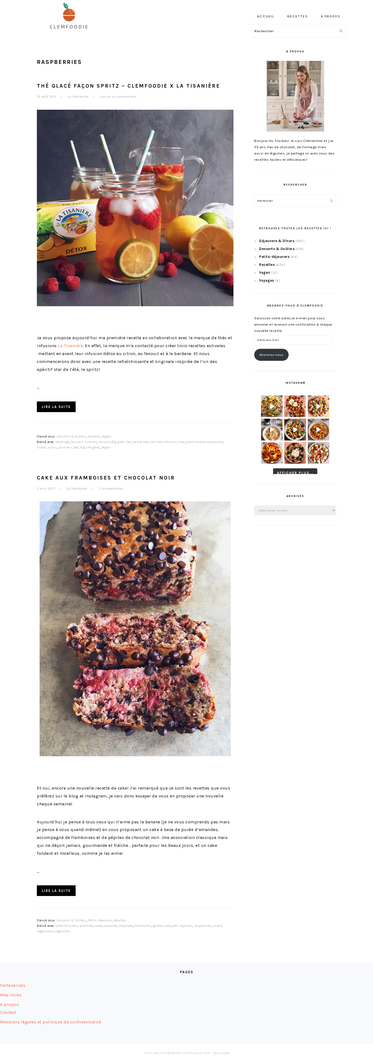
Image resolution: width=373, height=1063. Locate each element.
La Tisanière (70, 345)
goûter (157, 926)
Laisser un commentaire (118, 97)
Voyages (266, 280)
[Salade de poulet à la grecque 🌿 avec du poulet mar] (295, 429)
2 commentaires (111, 488)
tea (75, 447)
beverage (62, 442)
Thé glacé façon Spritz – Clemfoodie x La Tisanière (128, 86)
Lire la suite (56, 407)
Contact (8, 1012)
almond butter (67, 926)
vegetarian (45, 931)
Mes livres (11, 995)
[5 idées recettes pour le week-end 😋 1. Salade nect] (272, 453)
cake (99, 926)
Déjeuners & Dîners (276, 241)
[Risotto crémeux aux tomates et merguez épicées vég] (318, 429)
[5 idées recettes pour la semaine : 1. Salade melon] (295, 406)
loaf (167, 926)
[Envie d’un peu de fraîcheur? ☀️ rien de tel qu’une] (318, 453)
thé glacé (93, 447)
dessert (104, 442)
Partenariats (12, 985)
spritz (52, 447)
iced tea (156, 442)
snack (41, 447)
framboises (142, 926)
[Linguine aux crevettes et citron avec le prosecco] (272, 429)
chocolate (126, 926)
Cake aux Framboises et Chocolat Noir (106, 478)
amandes (86, 926)
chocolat (110, 926)
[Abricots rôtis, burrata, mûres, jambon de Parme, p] (295, 453)
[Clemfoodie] (70, 32)
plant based (194, 442)
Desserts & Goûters (72, 436)
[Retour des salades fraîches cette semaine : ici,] (318, 406)
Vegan (106, 436)
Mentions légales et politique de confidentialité (50, 1022)
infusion (169, 442)
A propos (9, 1004)
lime (180, 442)
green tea (124, 442)
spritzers (65, 447)
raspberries (214, 442)
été (113, 442)
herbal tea (140, 442)
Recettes (94, 436)
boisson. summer (84, 442)
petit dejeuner (181, 926)
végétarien (62, 931)
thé (82, 447)
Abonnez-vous (271, 355)
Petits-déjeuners (100, 920)
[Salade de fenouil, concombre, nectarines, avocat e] (272, 406)
